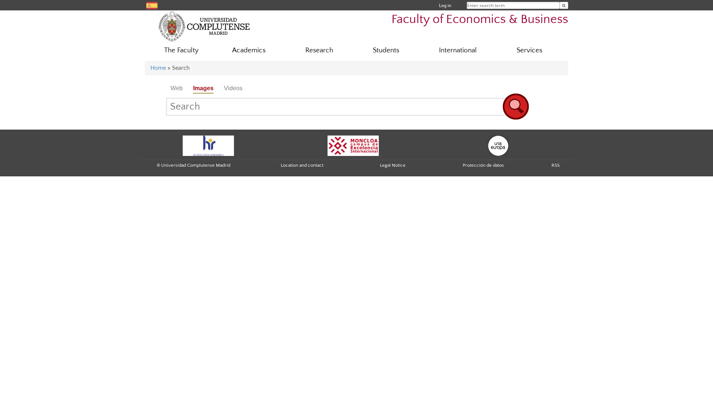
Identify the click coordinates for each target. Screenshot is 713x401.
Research (319, 50)
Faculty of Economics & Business (479, 19)
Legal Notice (393, 165)
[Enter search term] (564, 5)
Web (176, 88)
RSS (555, 165)
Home (158, 68)
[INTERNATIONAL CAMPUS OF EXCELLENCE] (353, 145)
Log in (445, 5)
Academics (249, 50)
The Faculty (181, 50)
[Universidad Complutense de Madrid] (204, 26)
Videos (233, 88)
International (458, 50)
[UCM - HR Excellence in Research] (208, 145)
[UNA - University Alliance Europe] (498, 145)
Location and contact (302, 165)
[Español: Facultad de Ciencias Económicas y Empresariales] (151, 5)
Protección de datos (483, 165)
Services (529, 50)
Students (386, 50)
